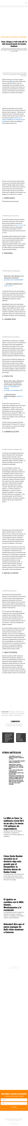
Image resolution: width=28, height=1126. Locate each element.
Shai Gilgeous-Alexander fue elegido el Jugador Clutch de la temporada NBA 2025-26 (16, 777)
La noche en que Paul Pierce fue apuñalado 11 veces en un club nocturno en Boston (8, 737)
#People (6, 388)
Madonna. (11, 715)
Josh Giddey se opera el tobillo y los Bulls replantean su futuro (16, 757)
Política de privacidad (9, 1119)
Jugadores (23, 37)
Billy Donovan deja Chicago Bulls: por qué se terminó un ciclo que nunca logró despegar (16, 782)
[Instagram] (17, 1123)
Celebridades (4, 713)
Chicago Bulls (6, 37)
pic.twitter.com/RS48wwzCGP (13, 390)
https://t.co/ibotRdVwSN (11, 386)
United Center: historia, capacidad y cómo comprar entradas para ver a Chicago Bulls (16, 766)
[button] (23, 3)
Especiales (15, 37)
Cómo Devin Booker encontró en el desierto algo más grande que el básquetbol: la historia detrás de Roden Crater (13, 864)
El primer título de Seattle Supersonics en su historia (20, 737)
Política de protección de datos (13, 1120)
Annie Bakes (12, 711)
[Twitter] (14, 1123)
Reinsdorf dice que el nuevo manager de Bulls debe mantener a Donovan (14, 928)
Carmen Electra (19, 711)
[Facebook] (11, 1123)
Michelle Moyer (18, 715)
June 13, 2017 (8, 286)
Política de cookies (19, 1119)
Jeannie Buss (4, 715)
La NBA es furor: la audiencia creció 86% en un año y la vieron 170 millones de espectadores (14, 823)
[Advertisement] (14, 20)
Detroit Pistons (19, 225)
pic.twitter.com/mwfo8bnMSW (13, 280)
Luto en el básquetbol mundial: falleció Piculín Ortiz (17, 761)
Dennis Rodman (20, 713)
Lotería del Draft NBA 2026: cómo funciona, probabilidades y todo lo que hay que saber (16, 772)
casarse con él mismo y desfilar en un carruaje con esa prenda (13, 119)
